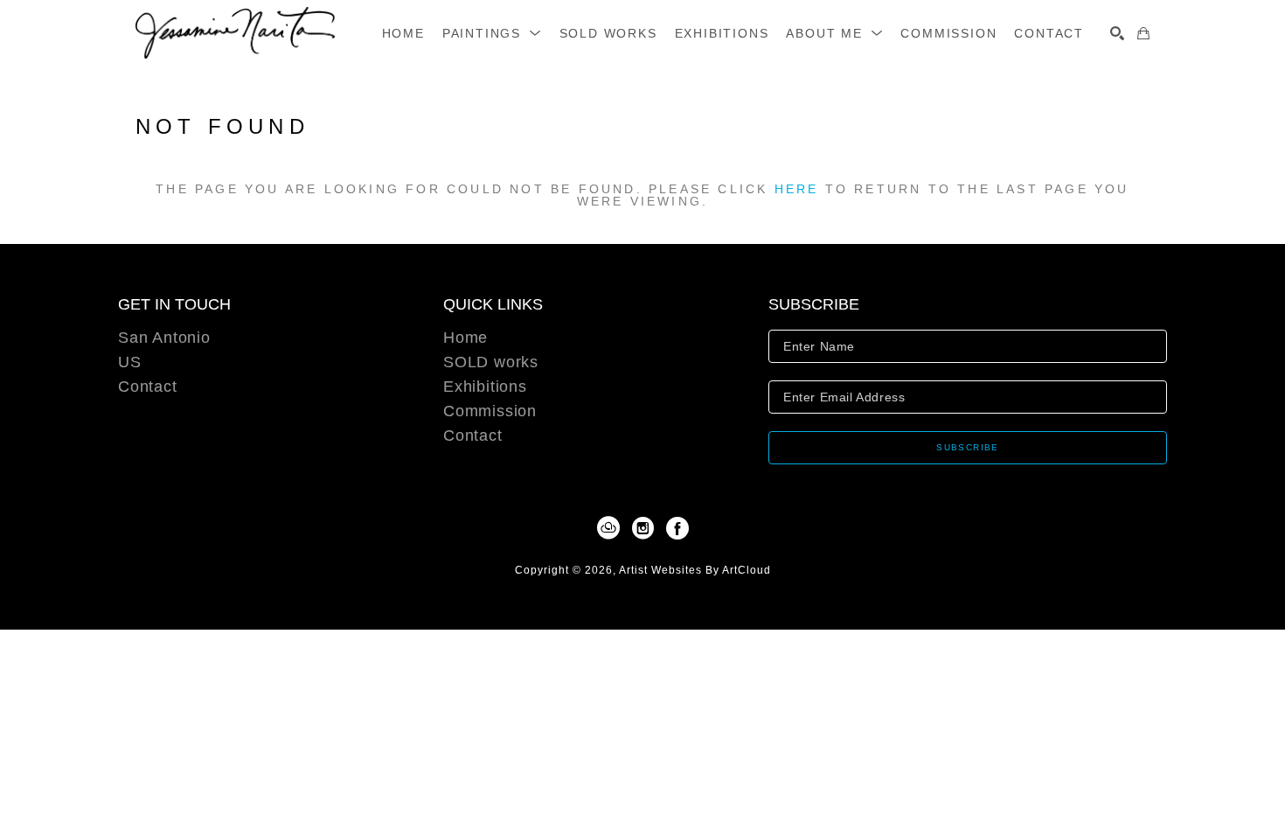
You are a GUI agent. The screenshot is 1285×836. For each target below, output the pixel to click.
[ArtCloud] (611, 528)
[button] (492, 33)
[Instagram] (646, 528)
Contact (147, 386)
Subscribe (967, 447)
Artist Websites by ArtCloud (695, 570)
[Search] (1117, 33)
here (796, 189)
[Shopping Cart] (1143, 33)
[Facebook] (677, 528)
